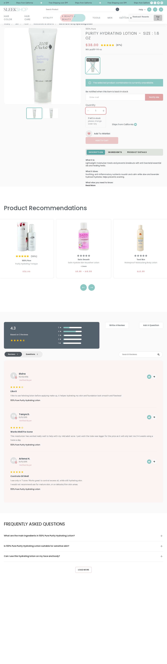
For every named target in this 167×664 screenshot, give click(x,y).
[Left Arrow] (83, 287)
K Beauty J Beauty (68, 18)
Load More (83, 569)
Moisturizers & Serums (44, 24)
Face (26, 24)
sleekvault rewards (141, 16)
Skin (17, 24)
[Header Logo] (16, 9)
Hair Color (8, 18)
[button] (149, 377)
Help (141, 9)
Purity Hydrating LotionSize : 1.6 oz (122, 36)
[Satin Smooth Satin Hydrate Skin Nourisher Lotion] (83, 236)
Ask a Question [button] (151, 325)
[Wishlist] (155, 9)
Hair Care (28, 18)
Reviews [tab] (11, 354)
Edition (124, 17)
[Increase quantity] (103, 111)
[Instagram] (158, 3)
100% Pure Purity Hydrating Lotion (25, 400)
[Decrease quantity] (88, 111)
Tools (96, 17)
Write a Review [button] (117, 325)
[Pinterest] (161, 3)
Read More (90, 185)
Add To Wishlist (102, 133)
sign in (158, 17)
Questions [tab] (30, 354)
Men (110, 17)
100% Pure (91, 28)
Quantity (90, 105)
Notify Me (154, 97)
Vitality (48, 17)
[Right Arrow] (91, 287)
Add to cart (101, 140)
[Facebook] (151, 3)
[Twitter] (155, 3)
